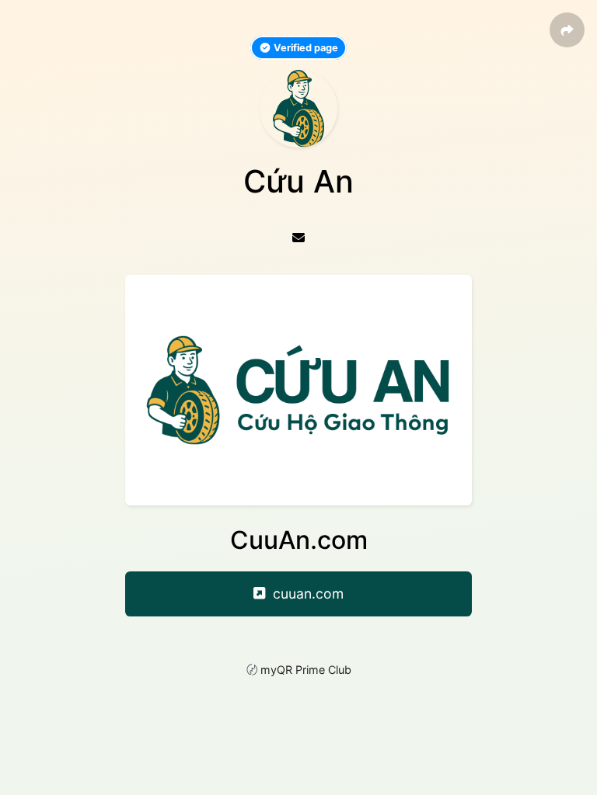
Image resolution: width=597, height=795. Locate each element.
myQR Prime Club (305, 669)
